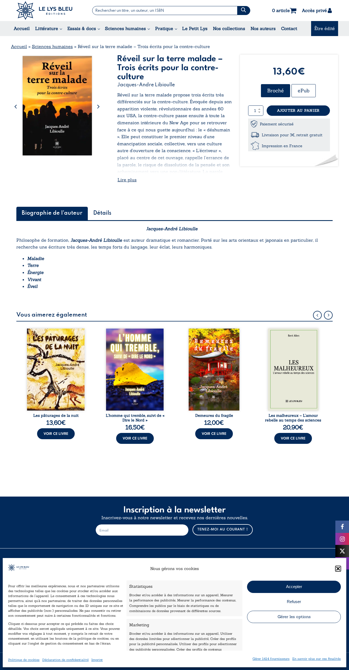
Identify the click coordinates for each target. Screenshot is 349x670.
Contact (289, 28)
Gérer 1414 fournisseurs (271, 659)
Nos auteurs (263, 28)
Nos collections (229, 28)
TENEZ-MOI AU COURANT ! (222, 529)
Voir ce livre (56, 434)
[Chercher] (243, 10)
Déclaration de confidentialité (65, 660)
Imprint (97, 660)
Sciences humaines (125, 28)
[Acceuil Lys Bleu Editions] (44, 10)
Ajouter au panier (298, 110)
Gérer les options (294, 616)
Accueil (22, 28)
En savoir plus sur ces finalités (316, 659)
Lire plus (127, 179)
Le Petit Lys (194, 28)
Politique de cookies (24, 660)
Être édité (324, 28)
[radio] (275, 90)
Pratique (164, 28)
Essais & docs (81, 28)
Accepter (294, 586)
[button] (338, 568)
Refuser (294, 601)
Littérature (46, 28)
